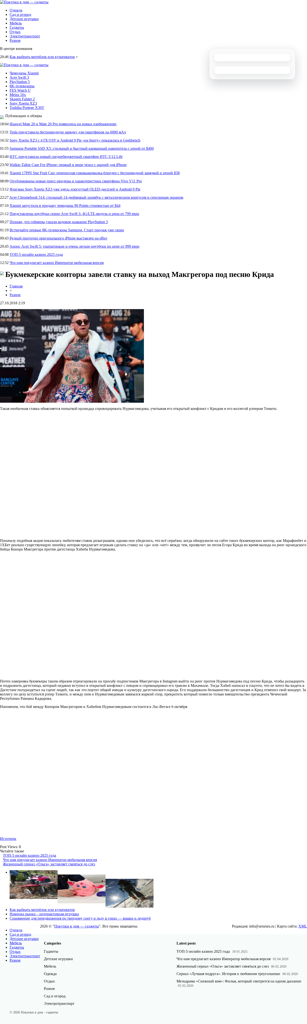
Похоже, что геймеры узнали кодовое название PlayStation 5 (59, 222)
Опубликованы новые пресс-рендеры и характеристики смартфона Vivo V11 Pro (76, 181)
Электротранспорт (25, 36)
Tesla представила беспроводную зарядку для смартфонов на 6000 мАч (68, 132)
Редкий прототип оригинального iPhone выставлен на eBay (58, 238)
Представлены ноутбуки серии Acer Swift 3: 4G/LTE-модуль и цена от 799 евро (74, 214)
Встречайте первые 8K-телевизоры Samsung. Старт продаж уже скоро (67, 230)
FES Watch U (20, 90)
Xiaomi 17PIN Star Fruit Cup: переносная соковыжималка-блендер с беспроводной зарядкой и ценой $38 (95, 173)
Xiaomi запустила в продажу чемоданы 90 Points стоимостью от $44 (65, 206)
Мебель (16, 23)
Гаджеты (17, 27)
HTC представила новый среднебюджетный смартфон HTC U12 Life (66, 157)
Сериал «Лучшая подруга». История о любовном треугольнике (228, 974)
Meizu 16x (18, 95)
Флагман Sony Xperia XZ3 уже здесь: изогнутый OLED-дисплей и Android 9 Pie (75, 189)
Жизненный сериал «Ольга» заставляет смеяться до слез (49, 864)
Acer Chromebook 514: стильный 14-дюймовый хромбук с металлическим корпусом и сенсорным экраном (96, 197)
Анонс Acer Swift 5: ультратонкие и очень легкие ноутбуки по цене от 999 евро (74, 246)
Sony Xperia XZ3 (23, 103)
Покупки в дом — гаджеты (76, 926)
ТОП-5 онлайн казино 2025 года (36, 254)
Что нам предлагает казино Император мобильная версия (57, 263)
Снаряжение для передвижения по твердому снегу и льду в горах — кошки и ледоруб (80, 918)
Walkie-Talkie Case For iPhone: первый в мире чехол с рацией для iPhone (68, 165)
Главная (16, 286)
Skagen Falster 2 (22, 99)
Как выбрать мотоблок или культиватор (42, 57)
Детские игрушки (24, 19)
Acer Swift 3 (19, 77)
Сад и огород (20, 14)
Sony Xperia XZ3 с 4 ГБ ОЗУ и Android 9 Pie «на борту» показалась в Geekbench (75, 140)
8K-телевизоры (22, 86)
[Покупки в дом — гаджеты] (24, 2)
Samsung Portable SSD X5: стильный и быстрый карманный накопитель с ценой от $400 (82, 148)
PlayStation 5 (20, 82)
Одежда (16, 10)
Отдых (15, 32)
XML (302, 926)
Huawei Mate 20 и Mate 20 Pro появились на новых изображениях (63, 124)
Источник (8, 839)
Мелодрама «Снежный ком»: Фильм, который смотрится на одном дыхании (239, 981)
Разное (15, 40)
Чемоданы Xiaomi (24, 73)
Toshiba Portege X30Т (27, 108)
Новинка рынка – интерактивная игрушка (44, 914)
